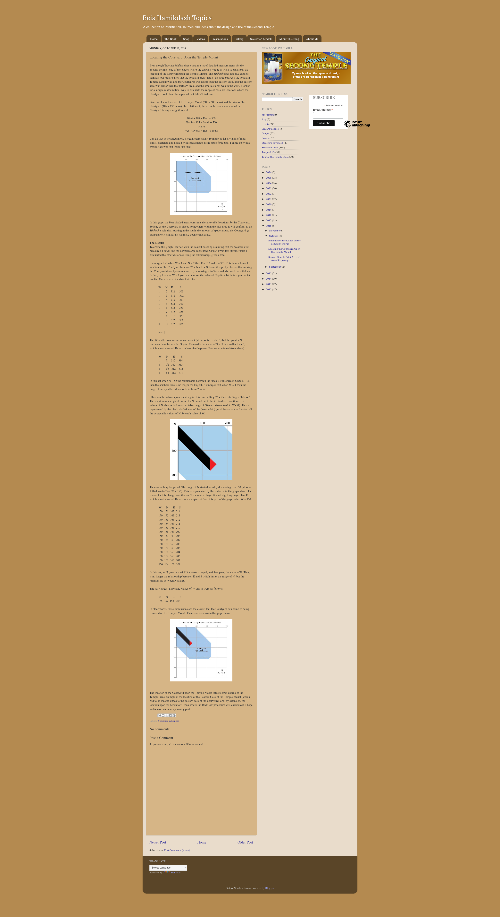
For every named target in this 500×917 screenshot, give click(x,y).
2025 (269, 177)
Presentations (220, 39)
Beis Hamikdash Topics (177, 18)
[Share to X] (167, 715)
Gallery (239, 39)
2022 (269, 193)
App (264, 119)
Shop (186, 39)
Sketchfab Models (261, 39)
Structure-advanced (168, 720)
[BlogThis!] (163, 715)
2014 (269, 278)
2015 (269, 273)
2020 (269, 204)
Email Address (323, 110)
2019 (269, 210)
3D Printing (268, 114)
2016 (269, 226)
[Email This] (159, 715)
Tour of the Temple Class (275, 157)
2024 (269, 183)
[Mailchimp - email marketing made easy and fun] (357, 127)
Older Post (245, 842)
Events (265, 124)
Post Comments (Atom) (177, 850)
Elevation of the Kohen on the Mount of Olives (284, 242)
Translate (175, 872)
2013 (269, 284)
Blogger (269, 888)
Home (154, 39)
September (275, 266)
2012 (269, 289)
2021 (269, 199)
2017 (269, 220)
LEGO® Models (270, 128)
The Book (170, 39)
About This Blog (289, 39)
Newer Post (157, 842)
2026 (269, 172)
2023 (269, 188)
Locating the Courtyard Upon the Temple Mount (284, 250)
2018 (269, 215)
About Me (312, 39)
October (274, 236)
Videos (200, 39)
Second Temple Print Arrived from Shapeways (284, 258)
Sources (266, 138)
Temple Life (268, 152)
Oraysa (265, 133)
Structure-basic (270, 147)
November (275, 230)
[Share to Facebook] (170, 715)
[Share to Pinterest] (174, 715)
